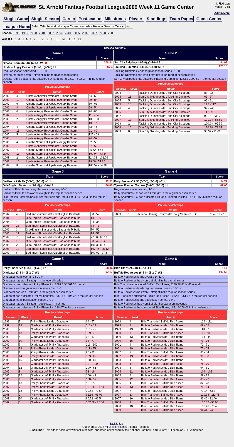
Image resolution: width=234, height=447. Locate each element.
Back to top (116, 423)
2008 (102, 33)
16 (79, 39)
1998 (16, 33)
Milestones (115, 19)
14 (69, 39)
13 (63, 39)
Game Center (209, 19)
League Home (16, 26)
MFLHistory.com (115, 426)
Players (136, 19)
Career (68, 19)
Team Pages (181, 19)
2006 (85, 33)
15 (74, 39)
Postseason (90, 19)
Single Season (45, 19)
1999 (25, 33)
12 (58, 39)
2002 (51, 33)
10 (47, 39)
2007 (94, 33)
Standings (156, 19)
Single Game (15, 19)
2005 (77, 33)
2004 (68, 33)
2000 (33, 33)
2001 (42, 33)
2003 (59, 33)
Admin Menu (222, 13)
